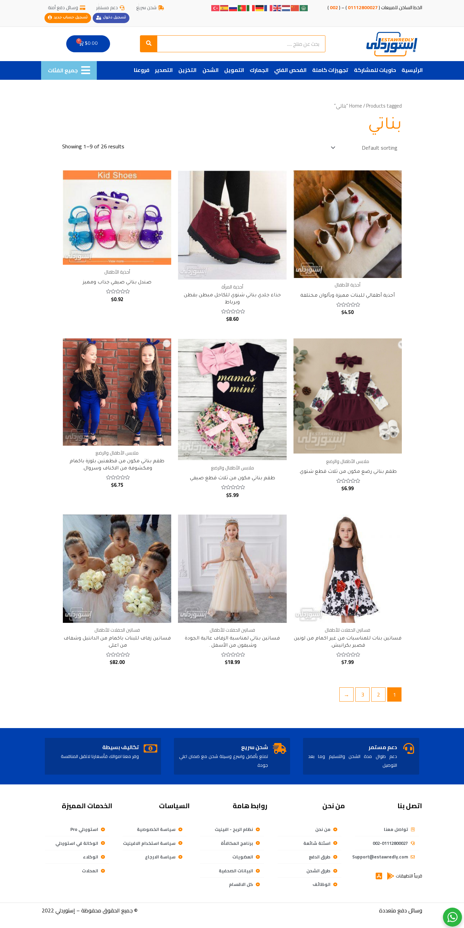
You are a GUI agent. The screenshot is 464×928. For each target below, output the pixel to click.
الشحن (210, 70)
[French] (268, 7)
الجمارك (259, 70)
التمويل (234, 70)
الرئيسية (412, 70)
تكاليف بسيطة (120, 747)
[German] (259, 7)
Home (355, 105)
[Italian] (251, 7)
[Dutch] (286, 7)
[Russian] (233, 7)
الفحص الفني (290, 70)
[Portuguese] (242, 7)
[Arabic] (304, 7)
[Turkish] (215, 7)
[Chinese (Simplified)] (295, 7)
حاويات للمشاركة (375, 70)
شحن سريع (254, 747)
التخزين (187, 70)
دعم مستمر (383, 747)
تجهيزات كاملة (330, 70)
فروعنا (141, 70)
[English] (277, 7)
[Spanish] (224, 7)
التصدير (164, 70)
